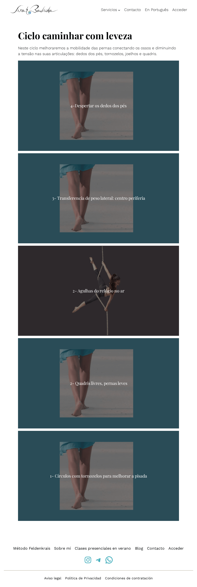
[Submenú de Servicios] (119, 10)
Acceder (179, 9)
